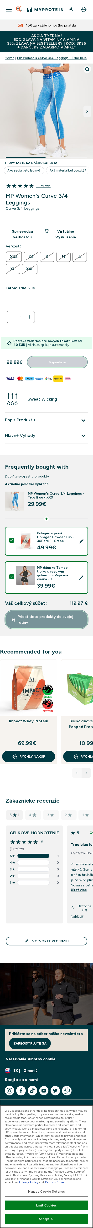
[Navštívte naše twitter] (55, 1090)
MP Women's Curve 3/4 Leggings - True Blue (52, 58)
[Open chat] (67, 1090)
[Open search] (19, 9)
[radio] (14, 257)
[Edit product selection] (81, 541)
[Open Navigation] (9, 9)
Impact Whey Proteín (28, 721)
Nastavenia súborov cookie (31, 1059)
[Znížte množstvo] (12, 317)
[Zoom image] (87, 69)
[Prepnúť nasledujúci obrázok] (87, 111)
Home (9, 58)
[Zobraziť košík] (83, 9)
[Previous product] (77, 773)
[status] (20, 317)
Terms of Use (54, 1182)
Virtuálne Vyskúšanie (65, 234)
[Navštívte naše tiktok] (32, 1090)
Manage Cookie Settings (46, 1191)
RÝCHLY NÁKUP (32, 756)
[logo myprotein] (45, 9)
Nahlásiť (77, 916)
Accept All (46, 1219)
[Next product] (86, 773)
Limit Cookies (46, 1205)
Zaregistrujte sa (29, 1043)
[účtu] (71, 9)
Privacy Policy (28, 1182)
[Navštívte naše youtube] (44, 1090)
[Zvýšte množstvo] (29, 317)
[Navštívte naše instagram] (9, 1090)
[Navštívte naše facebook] (21, 1090)
